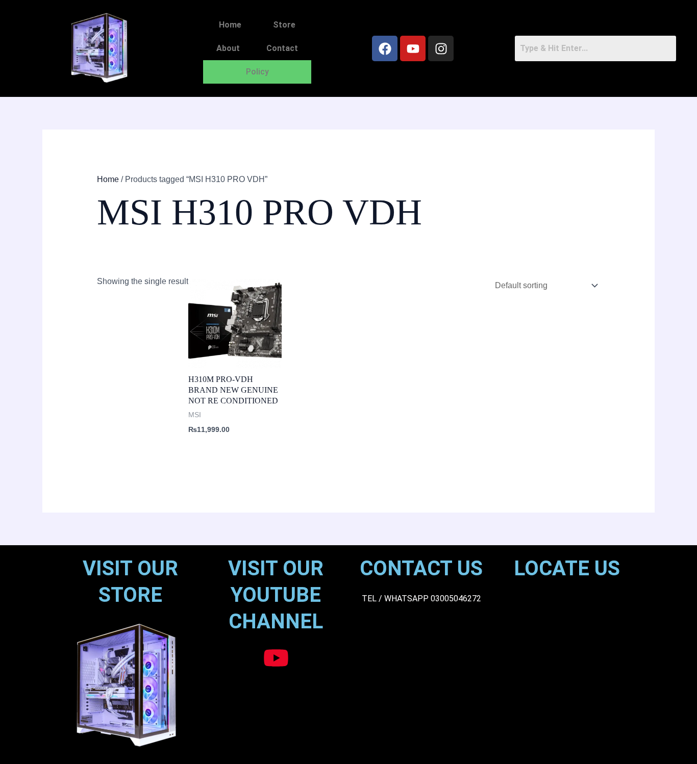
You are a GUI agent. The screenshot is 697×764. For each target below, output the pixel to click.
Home (230, 25)
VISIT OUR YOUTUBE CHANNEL (275, 594)
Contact (282, 48)
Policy (257, 72)
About (228, 48)
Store (284, 25)
